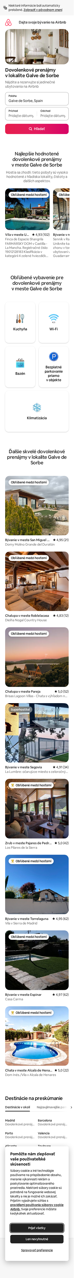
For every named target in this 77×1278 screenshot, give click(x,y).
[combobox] (37, 100)
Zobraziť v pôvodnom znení (43, 10)
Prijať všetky (37, 1228)
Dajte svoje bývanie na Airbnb (42, 22)
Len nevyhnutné (37, 1239)
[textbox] (21, 115)
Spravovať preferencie (37, 1250)
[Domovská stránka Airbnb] (8, 22)
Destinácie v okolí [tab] (17, 1107)
